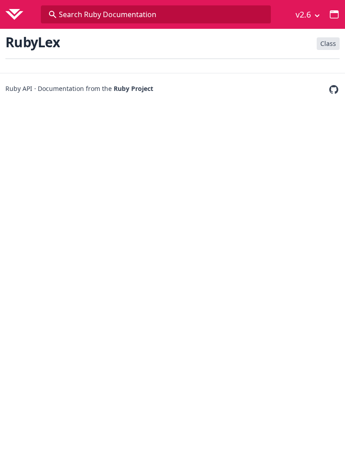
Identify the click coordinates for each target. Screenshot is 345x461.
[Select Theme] (334, 14)
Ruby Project (133, 88)
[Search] (52, 14)
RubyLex (32, 42)
